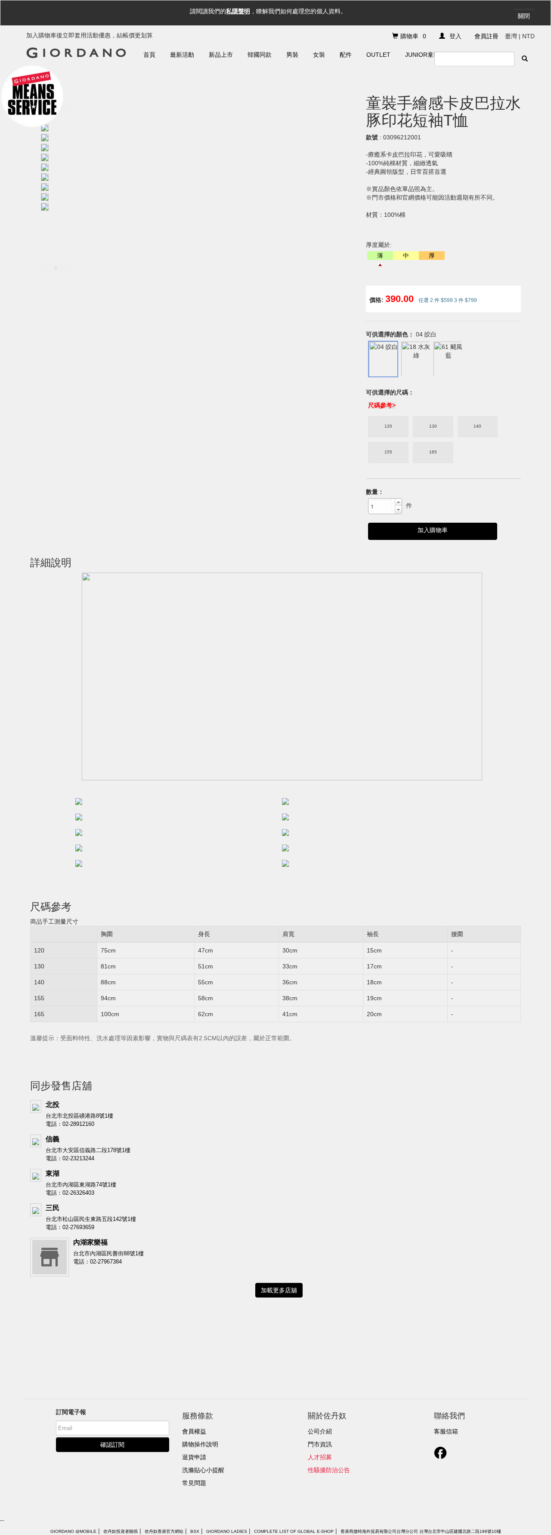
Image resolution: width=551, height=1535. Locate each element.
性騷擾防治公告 (329, 1470)
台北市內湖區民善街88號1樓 (108, 1253)
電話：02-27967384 (97, 1261)
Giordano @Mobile (73, 1531)
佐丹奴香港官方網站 (164, 1531)
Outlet (378, 54)
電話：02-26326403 (70, 1193)
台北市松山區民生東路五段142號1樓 (91, 1219)
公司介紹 (320, 1431)
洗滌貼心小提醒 (203, 1470)
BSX (194, 1531)
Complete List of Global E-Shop (294, 1531)
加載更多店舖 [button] (279, 1290)
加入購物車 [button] (433, 530)
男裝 (292, 54)
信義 (52, 1139)
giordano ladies (226, 1531)
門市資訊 (320, 1444)
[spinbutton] (381, 505)
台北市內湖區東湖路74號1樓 (81, 1184)
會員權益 (194, 1431)
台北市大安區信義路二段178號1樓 (88, 1150)
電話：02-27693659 (70, 1227)
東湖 (52, 1173)
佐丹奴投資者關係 (120, 1531)
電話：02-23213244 (70, 1158)
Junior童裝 (422, 54)
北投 (52, 1104)
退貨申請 (194, 1457)
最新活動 (182, 54)
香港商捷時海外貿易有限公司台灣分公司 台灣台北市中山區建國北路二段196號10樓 (421, 1531)
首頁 (149, 54)
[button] (398, 502)
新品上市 (221, 54)
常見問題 (194, 1483)
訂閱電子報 (71, 1412)
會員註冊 (486, 36)
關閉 (524, 15)
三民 (52, 1207)
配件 (346, 54)
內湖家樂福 (90, 1242)
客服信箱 (446, 1431)
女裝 (319, 54)
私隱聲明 (238, 11)
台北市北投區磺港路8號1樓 (79, 1116)
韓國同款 (260, 54)
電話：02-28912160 (70, 1124)
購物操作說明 (200, 1444)
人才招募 (320, 1457)
